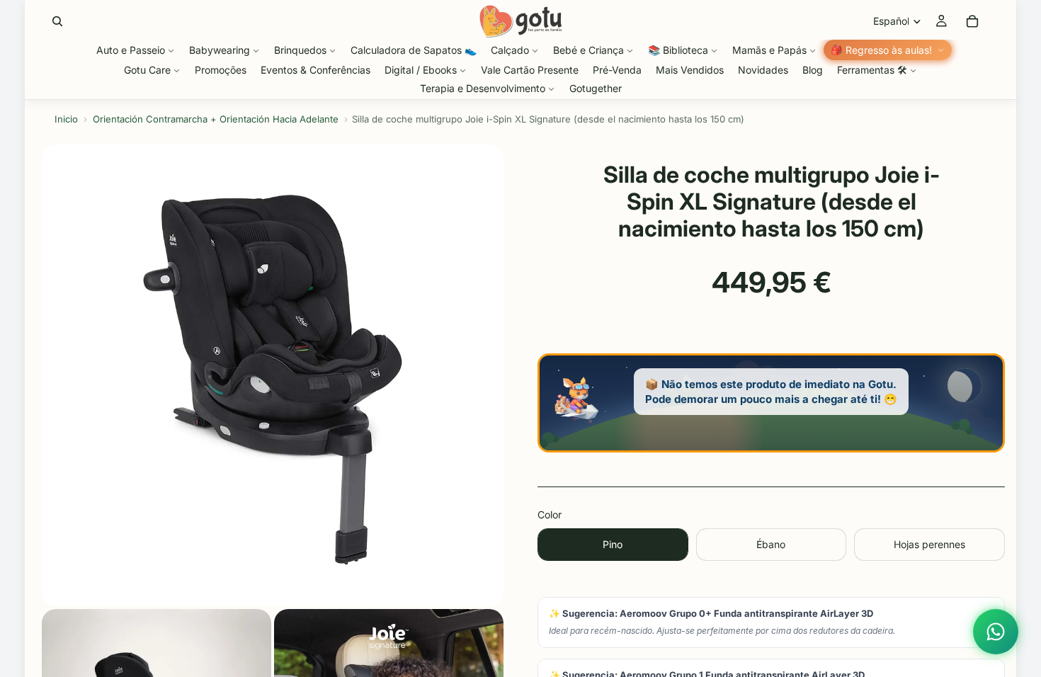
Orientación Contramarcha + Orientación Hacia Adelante (216, 119)
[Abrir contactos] (995, 631)
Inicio (66, 119)
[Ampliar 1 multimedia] (273, 375)
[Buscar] (57, 21)
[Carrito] (972, 21)
